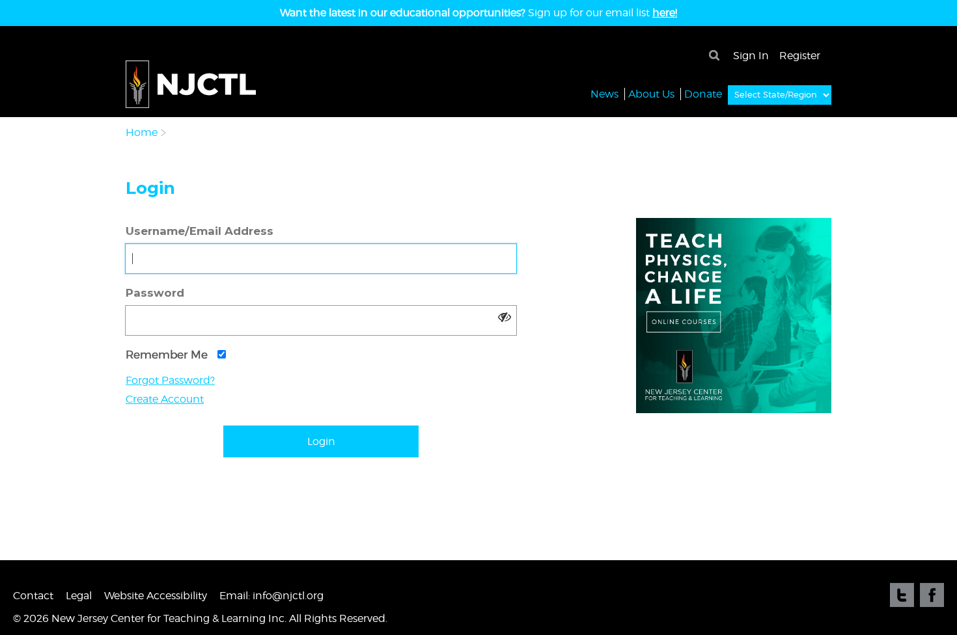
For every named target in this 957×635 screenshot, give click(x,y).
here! (664, 13)
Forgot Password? (170, 380)
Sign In (751, 55)
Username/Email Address (199, 230)
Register (799, 55)
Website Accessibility (155, 595)
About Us (651, 94)
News (604, 94)
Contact (33, 595)
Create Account (165, 399)
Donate (703, 94)
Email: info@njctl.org (271, 595)
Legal (79, 595)
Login (321, 441)
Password (155, 292)
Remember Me (168, 354)
